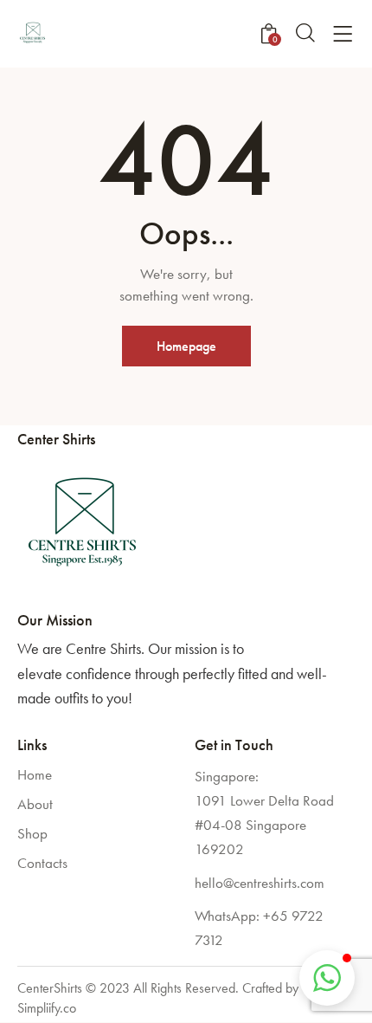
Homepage (186, 346)
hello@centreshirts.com (259, 882)
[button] (327, 978)
